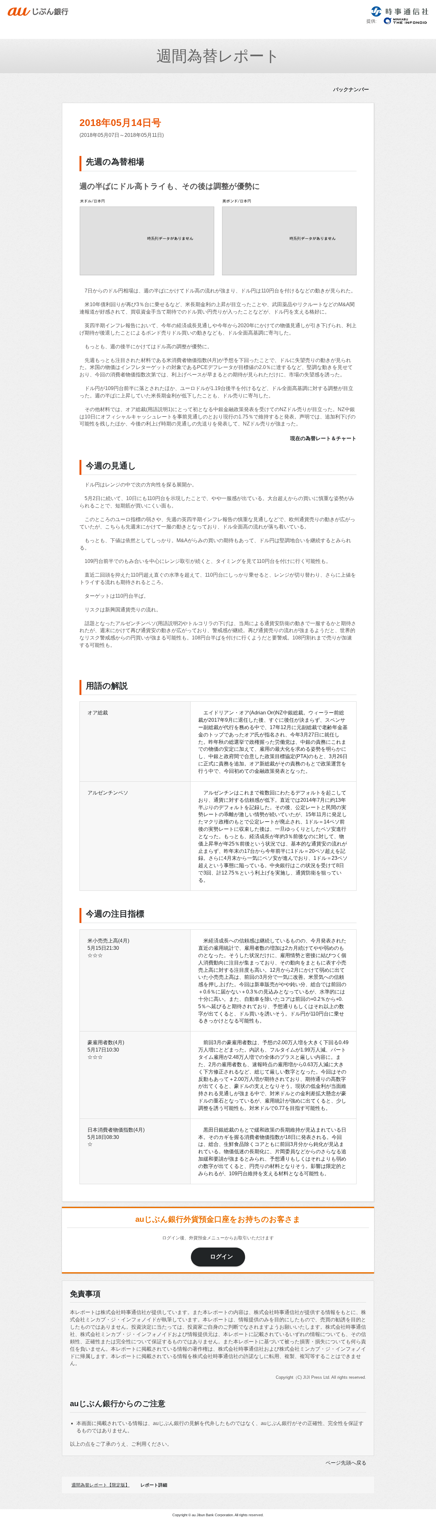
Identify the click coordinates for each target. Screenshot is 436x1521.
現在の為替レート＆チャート (323, 438)
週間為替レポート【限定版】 (100, 1485)
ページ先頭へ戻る (346, 1463)
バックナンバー (351, 89)
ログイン (221, 1256)
